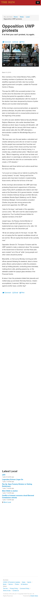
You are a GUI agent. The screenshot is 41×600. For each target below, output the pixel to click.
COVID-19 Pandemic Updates (11, 582)
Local (28, 17)
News (22, 17)
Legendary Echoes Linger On (12, 479)
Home (16, 17)
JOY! (3, 475)
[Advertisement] (20, 383)
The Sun (5, 588)
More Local (7, 502)
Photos (17, 584)
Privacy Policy (14, 588)
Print (22, 42)
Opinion (10, 584)
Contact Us (16, 590)
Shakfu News (34, 596)
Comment (8, 42)
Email (16, 42)
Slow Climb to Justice (10, 491)
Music (4, 584)
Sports (29, 582)
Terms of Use (7, 590)
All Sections (24, 584)
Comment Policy (24, 588)
